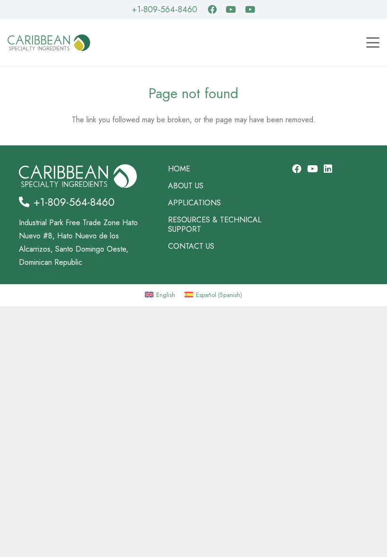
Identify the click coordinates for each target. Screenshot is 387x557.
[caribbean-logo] (49, 42)
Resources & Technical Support (214, 224)
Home (179, 168)
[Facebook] (212, 9)
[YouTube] (231, 9)
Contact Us (191, 246)
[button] (373, 42)
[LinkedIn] (328, 169)
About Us (185, 185)
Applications (194, 202)
